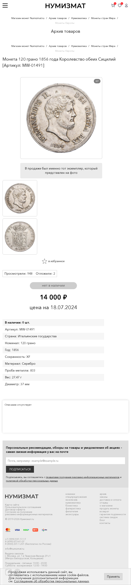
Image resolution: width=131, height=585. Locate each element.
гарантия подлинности (113, 514)
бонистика (72, 505)
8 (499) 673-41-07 (14, 541)
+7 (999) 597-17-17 (15, 539)
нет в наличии (53, 285)
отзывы (104, 502)
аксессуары (72, 514)
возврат (104, 511)
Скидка (10, 72)
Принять (113, 576)
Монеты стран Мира (103, 18)
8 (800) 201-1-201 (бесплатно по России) (28, 543)
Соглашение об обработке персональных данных (51, 581)
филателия (72, 511)
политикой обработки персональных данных (32, 480)
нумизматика (73, 502)
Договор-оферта (15, 509)
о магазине (106, 505)
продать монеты (109, 508)
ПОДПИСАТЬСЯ (20, 469)
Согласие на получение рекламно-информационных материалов (29, 513)
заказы (103, 496)
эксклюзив (71, 499)
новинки (70, 493)
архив (103, 493)
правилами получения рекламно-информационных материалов (82, 477)
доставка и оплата (110, 499)
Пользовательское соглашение (23, 507)
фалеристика (73, 508)
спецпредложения (76, 496)
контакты (105, 523)
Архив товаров (58, 18)
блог (102, 520)
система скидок (109, 517)
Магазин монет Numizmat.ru (27, 18)
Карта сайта (12, 504)
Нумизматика (79, 18)
